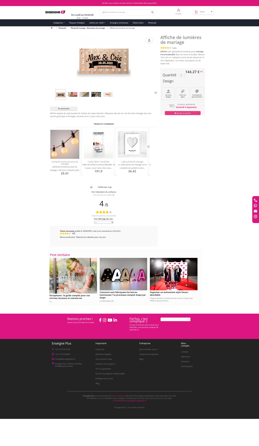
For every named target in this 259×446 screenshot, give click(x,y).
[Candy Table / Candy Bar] (98, 144)
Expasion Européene (149, 354)
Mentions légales (103, 354)
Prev (52, 146)
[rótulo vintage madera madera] (72, 94)
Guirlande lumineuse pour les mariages (65, 163)
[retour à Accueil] (53, 28)
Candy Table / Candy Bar (98, 162)
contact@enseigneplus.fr (136, 400)
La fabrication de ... (107, 301)
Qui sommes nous (104, 359)
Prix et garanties (103, 368)
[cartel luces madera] (60, 94)
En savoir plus (63, 108)
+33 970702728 (62, 349)
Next (155, 92)
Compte (184, 351)
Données (185, 361)
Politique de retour (104, 378)
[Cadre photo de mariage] (132, 144)
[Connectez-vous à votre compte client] (178, 10)
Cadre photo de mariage (132, 162)
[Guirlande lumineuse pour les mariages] (65, 144)
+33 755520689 (62, 354)
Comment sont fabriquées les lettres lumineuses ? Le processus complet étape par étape (123, 295)
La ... (51, 301)
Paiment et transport (105, 363)
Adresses (185, 356)
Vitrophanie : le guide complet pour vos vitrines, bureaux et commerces (69, 296)
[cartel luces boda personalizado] (84, 94)
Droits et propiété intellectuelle (110, 373)
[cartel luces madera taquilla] (108, 94)
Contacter (100, 349)
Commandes (187, 366)
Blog (98, 383)
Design (168, 81)
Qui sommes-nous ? (148, 349)
